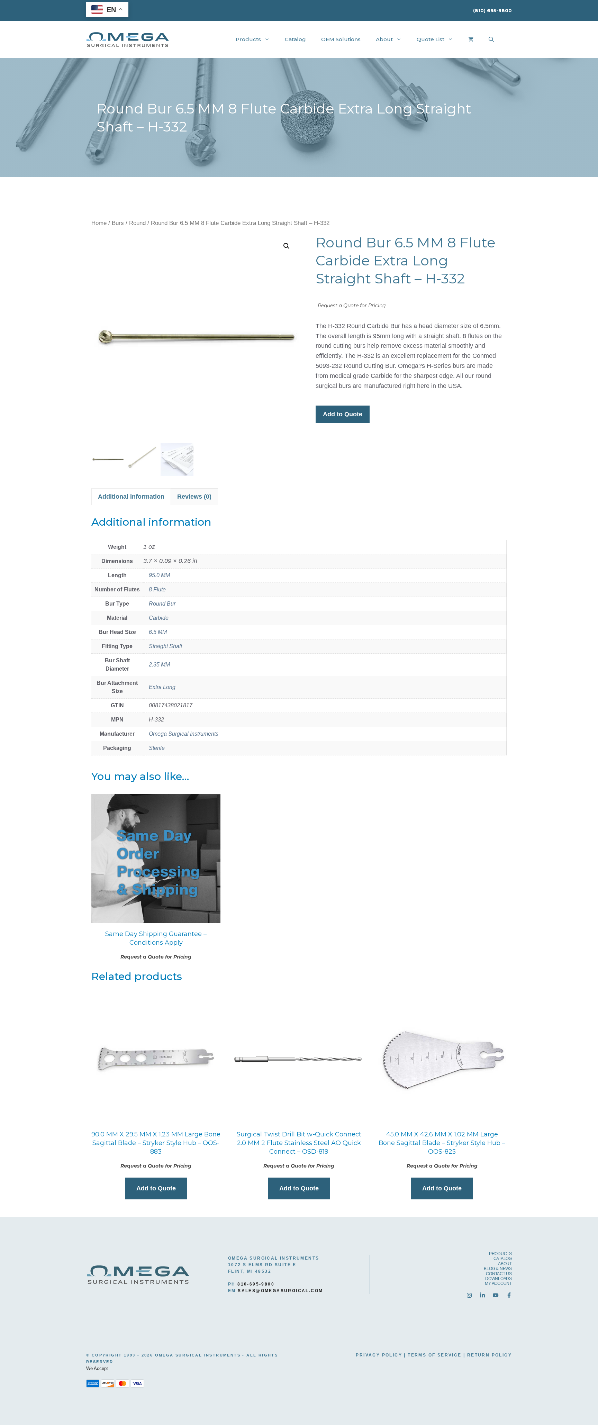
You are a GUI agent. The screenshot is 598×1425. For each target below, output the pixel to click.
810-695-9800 (255, 1284)
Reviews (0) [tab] (194, 496)
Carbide (159, 618)
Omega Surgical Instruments (183, 734)
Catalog (295, 39)
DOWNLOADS (498, 1278)
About (384, 39)
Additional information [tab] (131, 496)
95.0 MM (159, 575)
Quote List (430, 39)
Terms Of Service (434, 1355)
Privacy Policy (379, 1355)
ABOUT (505, 1263)
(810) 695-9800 (492, 10)
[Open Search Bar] (491, 39)
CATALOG (502, 1258)
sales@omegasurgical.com (280, 1290)
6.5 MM (158, 632)
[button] (286, 246)
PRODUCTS (500, 1253)
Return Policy (489, 1355)
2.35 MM (159, 665)
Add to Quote (342, 414)
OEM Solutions (341, 39)
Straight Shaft (165, 646)
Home (99, 223)
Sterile (157, 748)
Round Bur (162, 604)
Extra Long (162, 687)
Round (137, 223)
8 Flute (157, 589)
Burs (118, 223)
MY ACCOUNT (498, 1283)
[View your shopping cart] (471, 39)
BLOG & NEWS (497, 1268)
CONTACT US (499, 1273)
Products (248, 39)
